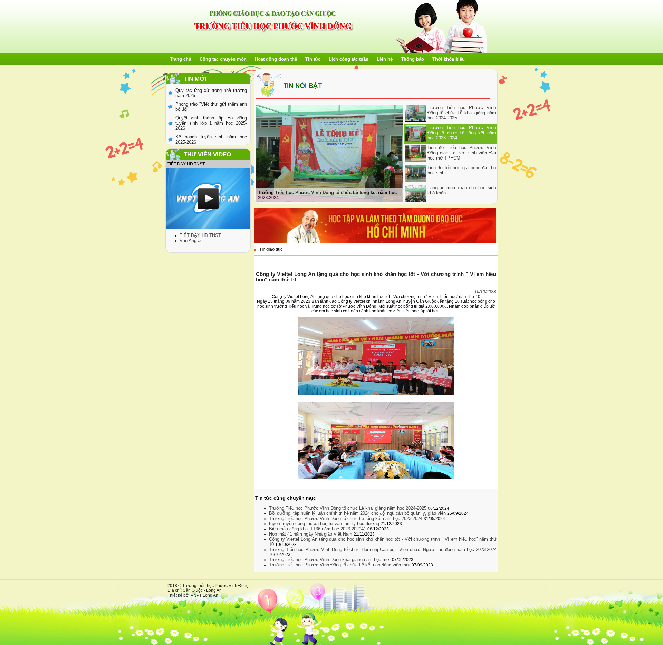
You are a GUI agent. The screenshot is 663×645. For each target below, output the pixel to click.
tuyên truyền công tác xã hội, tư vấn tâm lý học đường (325, 523)
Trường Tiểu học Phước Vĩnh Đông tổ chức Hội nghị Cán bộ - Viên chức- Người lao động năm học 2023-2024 (383, 549)
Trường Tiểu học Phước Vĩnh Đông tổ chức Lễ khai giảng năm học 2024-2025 (461, 113)
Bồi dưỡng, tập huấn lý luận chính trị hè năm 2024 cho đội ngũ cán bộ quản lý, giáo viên (358, 513)
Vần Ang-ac (191, 240)
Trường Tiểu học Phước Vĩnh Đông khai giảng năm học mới (330, 559)
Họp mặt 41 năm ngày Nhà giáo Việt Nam (311, 534)
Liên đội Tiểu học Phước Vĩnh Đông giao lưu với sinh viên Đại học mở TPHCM (461, 153)
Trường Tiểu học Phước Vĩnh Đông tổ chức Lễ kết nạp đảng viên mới (340, 564)
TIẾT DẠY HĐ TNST (200, 235)
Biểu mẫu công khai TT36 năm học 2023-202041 (318, 528)
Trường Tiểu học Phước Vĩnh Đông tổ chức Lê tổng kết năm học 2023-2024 (461, 133)
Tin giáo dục (271, 249)
